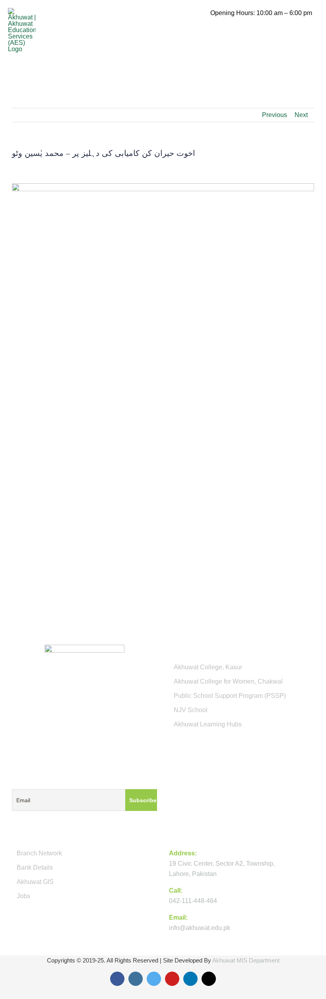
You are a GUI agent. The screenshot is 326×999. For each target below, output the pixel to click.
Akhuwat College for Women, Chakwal (228, 681)
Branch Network (39, 853)
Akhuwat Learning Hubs (208, 724)
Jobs (23, 896)
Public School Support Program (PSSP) (230, 695)
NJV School (191, 710)
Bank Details (35, 867)
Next (301, 114)
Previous (274, 114)
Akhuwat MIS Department (245, 960)
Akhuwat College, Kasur (208, 667)
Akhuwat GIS (35, 881)
